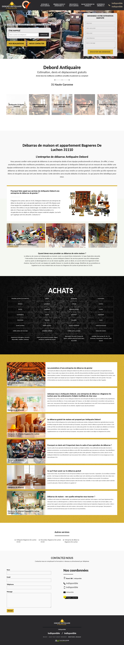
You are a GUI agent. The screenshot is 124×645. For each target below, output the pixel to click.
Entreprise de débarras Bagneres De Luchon (72, 541)
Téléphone (10, 584)
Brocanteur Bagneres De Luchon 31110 (51, 541)
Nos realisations (16, 44)
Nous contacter (36, 44)
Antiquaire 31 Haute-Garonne (45, 5)
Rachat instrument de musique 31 (87, 5)
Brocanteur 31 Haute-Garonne (73, 5)
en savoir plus (16, 119)
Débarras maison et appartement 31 (59, 5)
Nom (8, 570)
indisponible (117, 3)
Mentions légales (74, 637)
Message (9, 592)
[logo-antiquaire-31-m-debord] (11, 5)
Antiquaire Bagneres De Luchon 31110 (26, 541)
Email (8, 577)
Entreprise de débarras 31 (101, 5)
